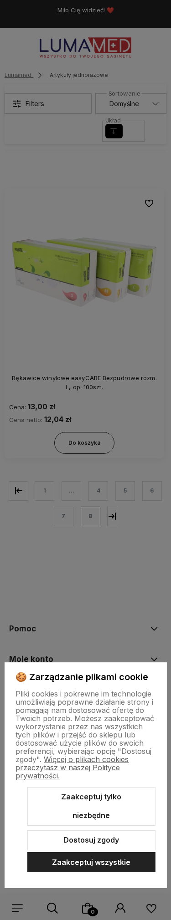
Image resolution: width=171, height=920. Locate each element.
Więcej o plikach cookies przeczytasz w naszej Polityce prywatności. (72, 767)
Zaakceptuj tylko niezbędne (91, 806)
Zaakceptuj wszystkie (91, 862)
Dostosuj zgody (91, 839)
